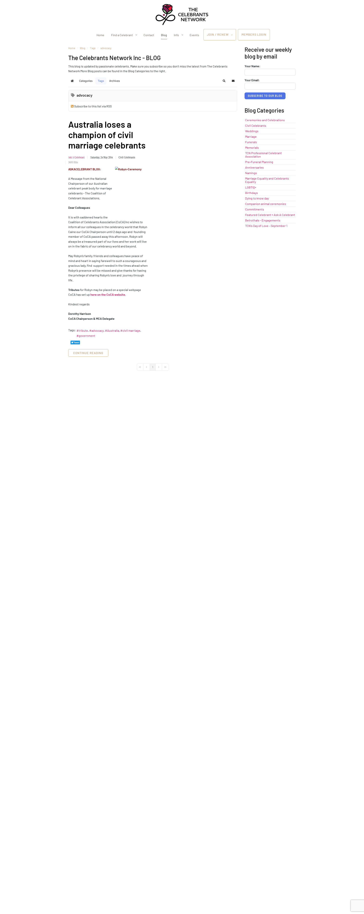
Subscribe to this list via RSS (93, 106)
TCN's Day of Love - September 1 (266, 226)
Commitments (254, 209)
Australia (113, 330)
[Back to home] (182, 14)
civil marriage (131, 330)
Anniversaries (254, 167)
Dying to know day (257, 198)
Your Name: (252, 66)
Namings (251, 173)
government (87, 335)
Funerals (251, 142)
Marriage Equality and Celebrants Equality (267, 180)
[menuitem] (100, 34)
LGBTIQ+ (250, 187)
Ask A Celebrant (76, 157)
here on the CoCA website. (108, 294)
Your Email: (252, 80)
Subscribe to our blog (265, 95)
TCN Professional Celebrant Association (263, 154)
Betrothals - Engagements (262, 220)
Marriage (251, 136)
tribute (83, 330)
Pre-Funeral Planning (259, 162)
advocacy (97, 330)
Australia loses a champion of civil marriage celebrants (107, 134)
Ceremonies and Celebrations (265, 120)
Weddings (251, 131)
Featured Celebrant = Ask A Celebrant (270, 215)
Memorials (252, 147)
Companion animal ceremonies (265, 204)
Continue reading (88, 353)
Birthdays (251, 193)
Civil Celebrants (126, 157)
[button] (224, 80)
